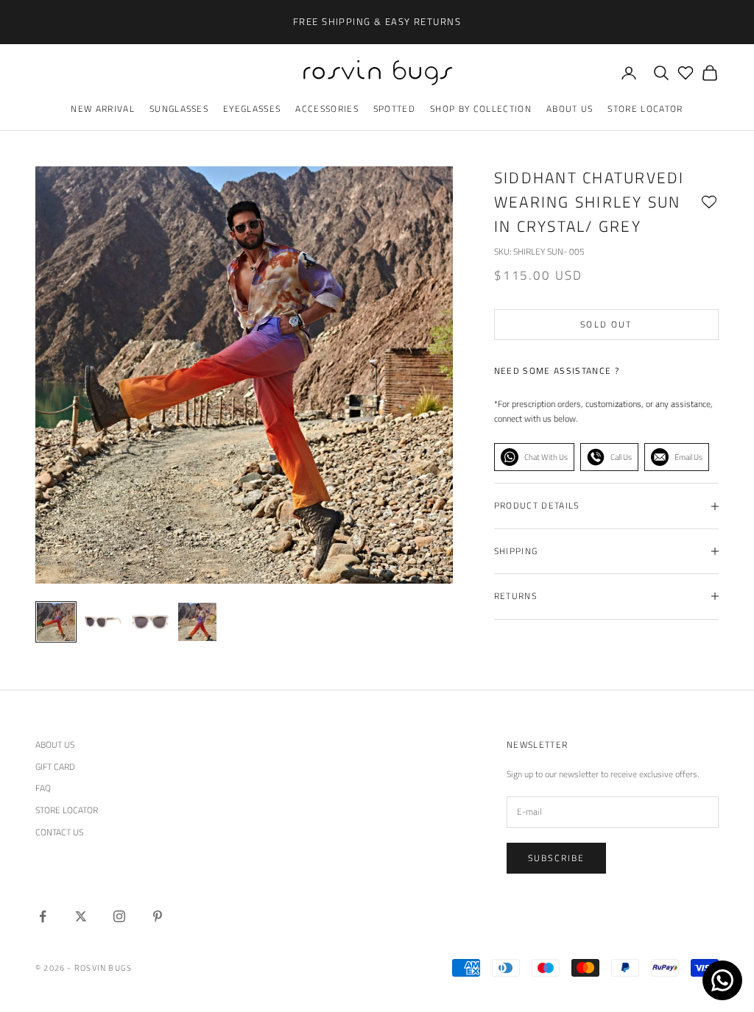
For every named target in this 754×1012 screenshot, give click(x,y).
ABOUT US (54, 744)
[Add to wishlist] (709, 202)
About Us (569, 109)
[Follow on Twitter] (81, 916)
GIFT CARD (55, 767)
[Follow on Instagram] (119, 916)
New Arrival (103, 109)
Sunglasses (178, 109)
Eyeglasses (252, 109)
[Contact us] (722, 980)
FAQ (43, 788)
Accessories (327, 109)
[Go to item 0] (56, 622)
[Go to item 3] (197, 622)
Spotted (394, 109)
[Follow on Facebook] (42, 916)
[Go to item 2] (150, 622)
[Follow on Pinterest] (157, 916)
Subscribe (556, 858)
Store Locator (645, 109)
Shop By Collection (481, 109)
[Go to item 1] (103, 622)
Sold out (606, 324)
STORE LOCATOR (66, 810)
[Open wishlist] (685, 73)
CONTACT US (59, 832)
